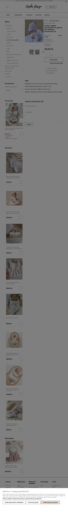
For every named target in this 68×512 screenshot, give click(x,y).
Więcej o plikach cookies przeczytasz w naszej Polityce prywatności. (22, 499)
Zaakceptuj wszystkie (50, 502)
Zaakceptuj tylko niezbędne (14, 502)
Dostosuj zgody (33, 502)
